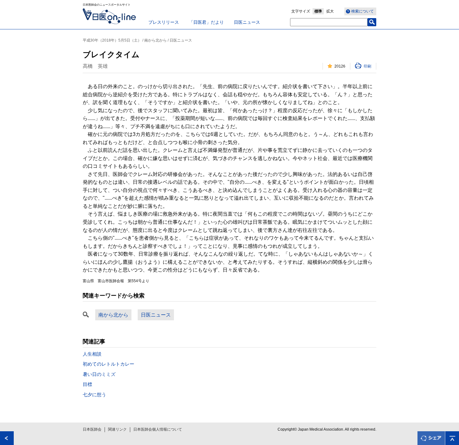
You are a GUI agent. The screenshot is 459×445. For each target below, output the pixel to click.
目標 (87, 384)
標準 (318, 11)
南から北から (113, 315)
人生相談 (92, 354)
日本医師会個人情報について (157, 429)
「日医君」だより (206, 22)
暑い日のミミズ (99, 374)
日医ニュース (247, 22)
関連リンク (117, 429)
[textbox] (329, 22)
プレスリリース (163, 22)
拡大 (330, 11)
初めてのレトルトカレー (108, 364)
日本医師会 (92, 429)
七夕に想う (94, 394)
